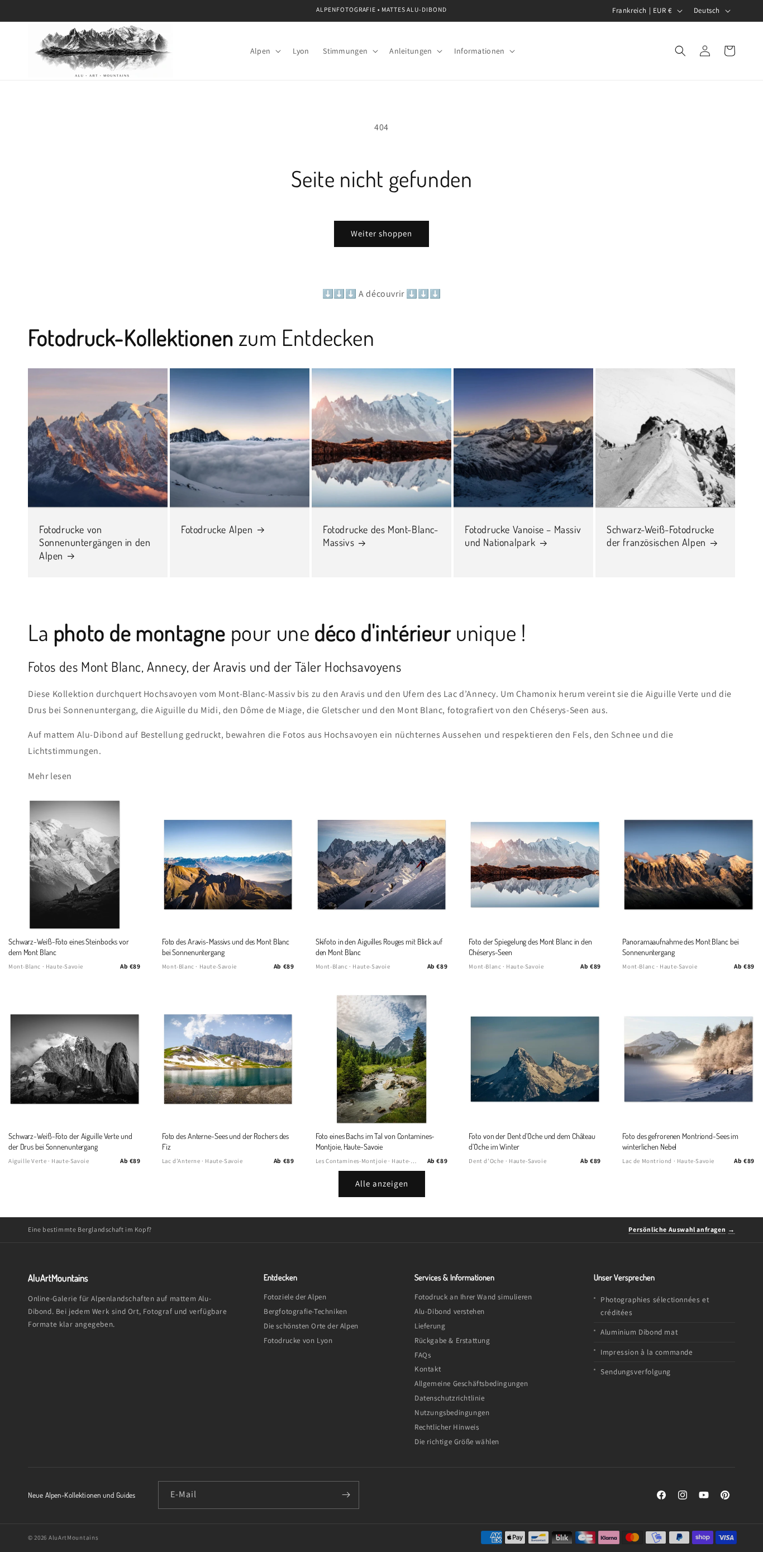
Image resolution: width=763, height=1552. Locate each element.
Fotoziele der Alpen (295, 1297)
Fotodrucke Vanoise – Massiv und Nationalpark (523, 535)
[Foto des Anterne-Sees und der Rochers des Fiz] (228, 1059)
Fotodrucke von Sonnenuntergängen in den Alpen (94, 542)
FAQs (422, 1355)
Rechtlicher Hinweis (446, 1427)
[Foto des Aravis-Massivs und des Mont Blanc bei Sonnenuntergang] (228, 865)
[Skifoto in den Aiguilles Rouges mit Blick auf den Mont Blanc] (382, 865)
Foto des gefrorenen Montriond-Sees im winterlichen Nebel (680, 1141)
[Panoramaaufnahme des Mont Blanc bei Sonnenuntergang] (688, 865)
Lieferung (429, 1326)
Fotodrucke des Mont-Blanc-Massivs (380, 535)
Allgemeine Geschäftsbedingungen (471, 1383)
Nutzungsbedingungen (451, 1412)
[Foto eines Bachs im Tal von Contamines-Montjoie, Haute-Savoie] (382, 1059)
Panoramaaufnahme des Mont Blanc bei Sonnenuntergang (680, 946)
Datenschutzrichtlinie (449, 1398)
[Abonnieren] (345, 1495)
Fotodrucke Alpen (217, 529)
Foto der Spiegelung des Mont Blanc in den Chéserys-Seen (530, 946)
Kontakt (427, 1369)
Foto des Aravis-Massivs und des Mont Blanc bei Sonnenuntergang (225, 946)
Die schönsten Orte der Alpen (311, 1326)
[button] (265, 50)
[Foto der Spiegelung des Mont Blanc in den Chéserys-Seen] (535, 865)
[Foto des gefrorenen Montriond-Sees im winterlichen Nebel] (688, 1059)
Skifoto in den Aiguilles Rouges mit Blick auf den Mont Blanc (379, 946)
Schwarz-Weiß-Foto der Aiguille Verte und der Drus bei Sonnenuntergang (70, 1141)
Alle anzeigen (381, 1183)
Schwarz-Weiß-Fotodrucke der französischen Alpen (660, 535)
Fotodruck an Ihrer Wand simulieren (473, 1297)
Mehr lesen (50, 776)
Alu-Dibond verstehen (449, 1311)
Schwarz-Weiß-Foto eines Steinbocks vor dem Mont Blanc (68, 946)
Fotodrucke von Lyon (298, 1340)
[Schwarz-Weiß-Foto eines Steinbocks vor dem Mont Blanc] (74, 865)
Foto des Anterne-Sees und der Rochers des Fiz (225, 1141)
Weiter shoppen (381, 233)
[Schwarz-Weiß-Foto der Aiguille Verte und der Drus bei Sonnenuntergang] (74, 1059)
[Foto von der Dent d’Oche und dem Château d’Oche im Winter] (535, 1059)
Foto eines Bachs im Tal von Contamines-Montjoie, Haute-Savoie (375, 1141)
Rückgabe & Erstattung (452, 1340)
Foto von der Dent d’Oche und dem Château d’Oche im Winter (532, 1141)
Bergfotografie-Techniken (305, 1311)
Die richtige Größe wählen (456, 1441)
